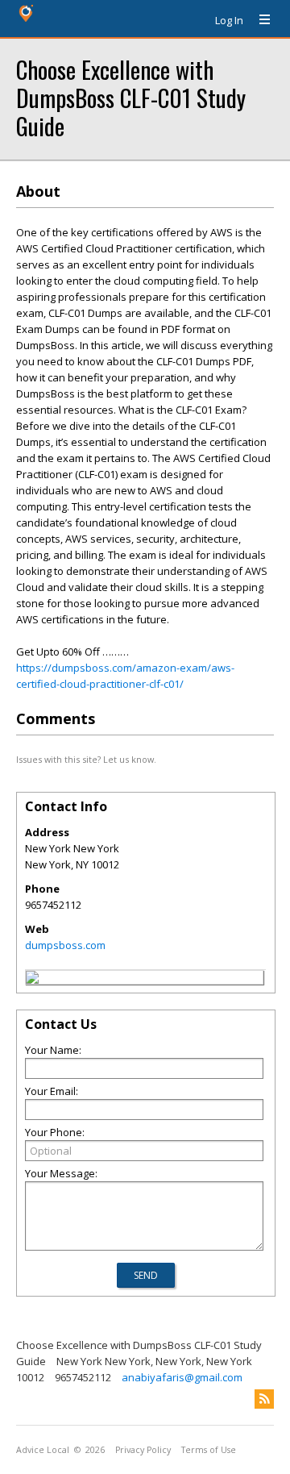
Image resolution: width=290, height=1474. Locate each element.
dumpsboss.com (65, 945)
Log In (229, 20)
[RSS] (264, 1399)
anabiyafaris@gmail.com (182, 1377)
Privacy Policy (143, 1449)
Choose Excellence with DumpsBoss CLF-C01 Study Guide (131, 97)
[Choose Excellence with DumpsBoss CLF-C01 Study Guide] (32, 979)
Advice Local (42, 1449)
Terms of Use (208, 1449)
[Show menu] (258, 20)
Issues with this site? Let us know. (86, 759)
